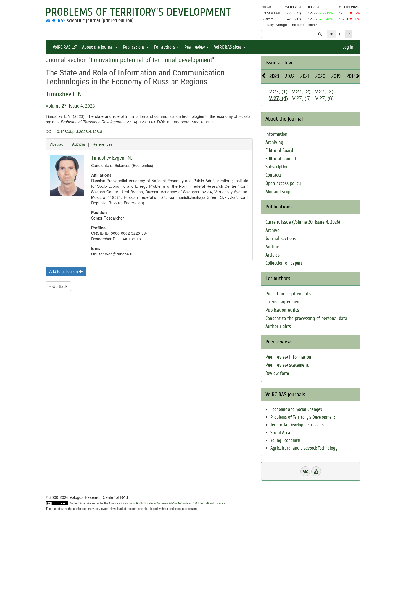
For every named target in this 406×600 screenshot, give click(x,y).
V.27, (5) (301, 97)
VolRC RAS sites (228, 47)
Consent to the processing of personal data (306, 318)
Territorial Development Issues (297, 424)
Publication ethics (282, 310)
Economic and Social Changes (296, 409)
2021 (304, 76)
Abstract (57, 144)
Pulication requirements (288, 294)
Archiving (274, 142)
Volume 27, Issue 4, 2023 (70, 106)
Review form (277, 373)
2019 (336, 76)
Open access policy (283, 183)
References (103, 144)
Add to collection (64, 271)
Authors (78, 144)
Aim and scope (278, 192)
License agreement (283, 302)
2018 (351, 76)
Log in (347, 47)
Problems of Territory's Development (138, 12)
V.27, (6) (324, 97)
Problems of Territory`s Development (302, 417)
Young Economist (285, 440)
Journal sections (280, 238)
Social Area (280, 432)
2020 (320, 76)
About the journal (98, 47)
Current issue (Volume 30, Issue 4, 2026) (302, 222)
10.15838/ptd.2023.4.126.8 (78, 131)
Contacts (273, 175)
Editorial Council (280, 159)
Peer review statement (287, 365)
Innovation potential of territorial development (151, 60)
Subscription (277, 167)
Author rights (278, 326)
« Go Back (58, 286)
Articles (272, 255)
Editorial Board (279, 150)
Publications (134, 47)
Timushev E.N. (65, 94)
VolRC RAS (55, 20)
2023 (274, 76)
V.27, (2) (301, 91)
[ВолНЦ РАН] (305, 471)
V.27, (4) (278, 98)
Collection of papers (284, 263)
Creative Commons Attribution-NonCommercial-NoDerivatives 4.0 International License (167, 503)
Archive (272, 230)
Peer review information (288, 357)
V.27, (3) (324, 91)
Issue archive (279, 62)
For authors (165, 47)
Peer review (195, 47)
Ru (341, 34)
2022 (289, 76)
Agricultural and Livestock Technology (304, 448)
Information (276, 134)
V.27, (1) (278, 91)
